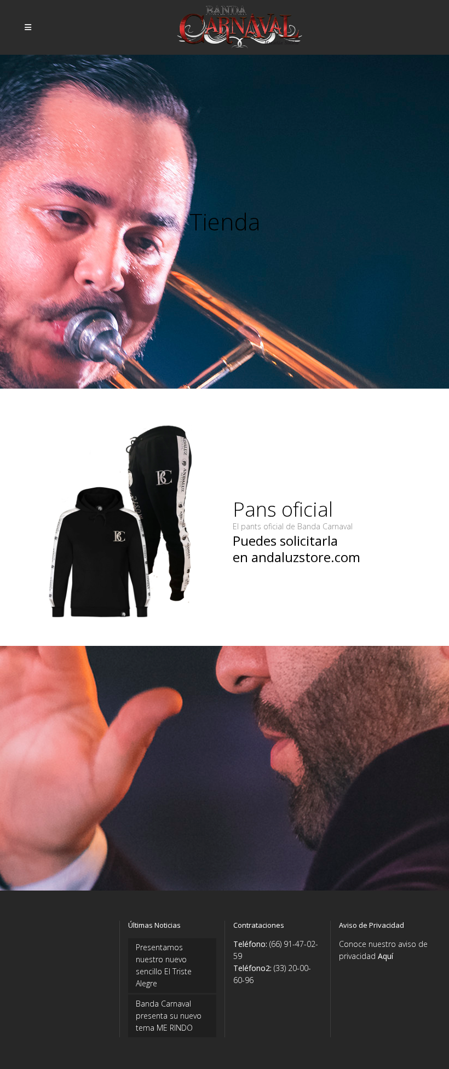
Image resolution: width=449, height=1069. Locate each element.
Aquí (385, 956)
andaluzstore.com (305, 557)
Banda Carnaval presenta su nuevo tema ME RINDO (169, 1015)
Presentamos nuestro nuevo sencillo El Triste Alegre (164, 965)
